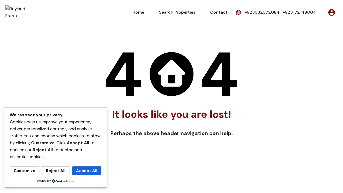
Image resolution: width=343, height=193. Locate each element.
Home (138, 12)
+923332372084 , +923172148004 (280, 12)
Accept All (86, 170)
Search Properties (177, 12)
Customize (24, 170)
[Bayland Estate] (21, 12)
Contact (219, 12)
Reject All (55, 170)
